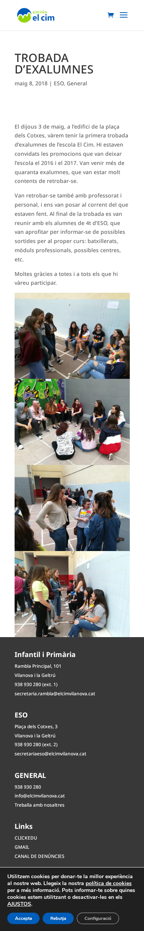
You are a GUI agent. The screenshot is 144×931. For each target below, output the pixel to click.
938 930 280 (28, 787)
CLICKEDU (26, 838)
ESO (59, 83)
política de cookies (109, 883)
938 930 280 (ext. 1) (36, 684)
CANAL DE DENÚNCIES (40, 856)
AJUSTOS (19, 904)
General (77, 83)
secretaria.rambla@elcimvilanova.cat (55, 693)
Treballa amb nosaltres (40, 805)
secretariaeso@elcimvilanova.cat (50, 753)
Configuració (97, 918)
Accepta (23, 918)
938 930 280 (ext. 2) (36, 744)
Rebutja (58, 918)
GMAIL (22, 847)
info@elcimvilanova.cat (40, 795)
